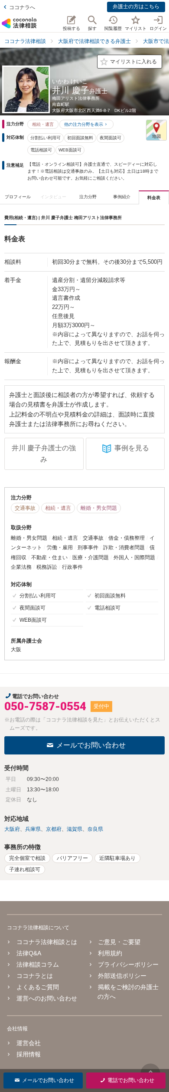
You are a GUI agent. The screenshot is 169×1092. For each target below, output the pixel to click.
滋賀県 (74, 829)
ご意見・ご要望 (119, 941)
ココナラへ (22, 7)
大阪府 (12, 829)
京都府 (54, 829)
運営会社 (28, 1043)
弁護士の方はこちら (136, 6)
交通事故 (25, 508)
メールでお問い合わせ (91, 745)
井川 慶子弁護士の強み (44, 453)
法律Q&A (28, 953)
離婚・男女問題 (99, 508)
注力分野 (88, 196)
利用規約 (110, 953)
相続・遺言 (43, 124)
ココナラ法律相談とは (46, 941)
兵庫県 (33, 829)
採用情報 (28, 1054)
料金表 (153, 197)
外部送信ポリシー (122, 975)
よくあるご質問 (37, 987)
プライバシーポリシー (128, 964)
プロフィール (18, 196)
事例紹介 (121, 196)
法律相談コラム (37, 964)
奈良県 (95, 829)
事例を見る (131, 448)
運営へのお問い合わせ (46, 998)
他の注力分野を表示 (83, 124)
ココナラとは (34, 975)
